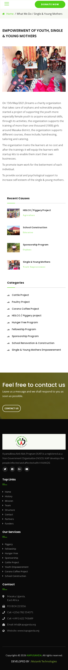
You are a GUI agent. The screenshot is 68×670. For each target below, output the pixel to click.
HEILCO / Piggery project (37, 210)
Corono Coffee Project (25, 308)
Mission (9, 500)
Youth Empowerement (16, 566)
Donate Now (50, 4)
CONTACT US (12, 408)
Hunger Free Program (25, 322)
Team (8, 505)
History (8, 496)
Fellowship (10, 548)
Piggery (9, 544)
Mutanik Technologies (44, 661)
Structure (10, 509)
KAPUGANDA (34, 655)
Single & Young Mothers (36, 261)
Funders (9, 523)
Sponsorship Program (35, 244)
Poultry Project (21, 302)
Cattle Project (20, 295)
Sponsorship (11, 557)
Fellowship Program (24, 329)
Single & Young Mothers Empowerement (36, 349)
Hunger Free (11, 553)
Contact (9, 514)
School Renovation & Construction (33, 343)
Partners (9, 519)
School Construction (35, 227)
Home (10, 13)
